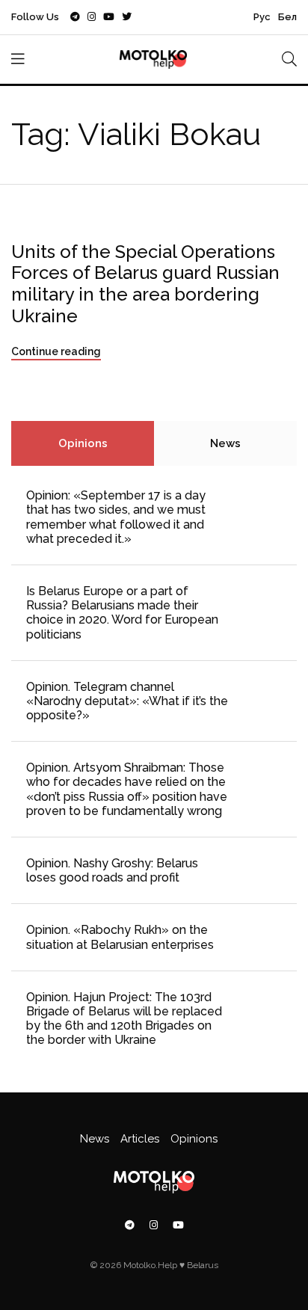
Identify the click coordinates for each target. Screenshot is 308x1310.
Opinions (83, 443)
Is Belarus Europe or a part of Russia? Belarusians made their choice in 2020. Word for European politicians (122, 613)
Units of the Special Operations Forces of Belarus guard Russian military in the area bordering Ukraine (145, 284)
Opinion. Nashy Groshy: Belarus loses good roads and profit (112, 870)
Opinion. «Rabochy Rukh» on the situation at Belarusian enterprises (120, 937)
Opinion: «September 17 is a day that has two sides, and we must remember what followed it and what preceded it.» (116, 517)
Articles (139, 1139)
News (225, 443)
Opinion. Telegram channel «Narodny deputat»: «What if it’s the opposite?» (127, 701)
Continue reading (56, 351)
